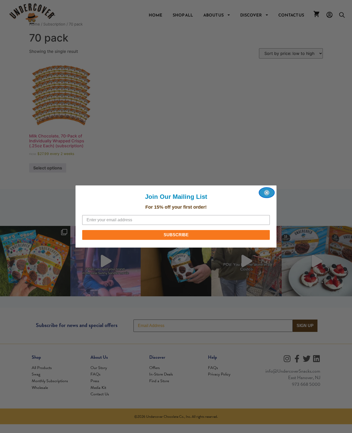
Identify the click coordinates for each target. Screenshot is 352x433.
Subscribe (176, 235)
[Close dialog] (266, 192)
